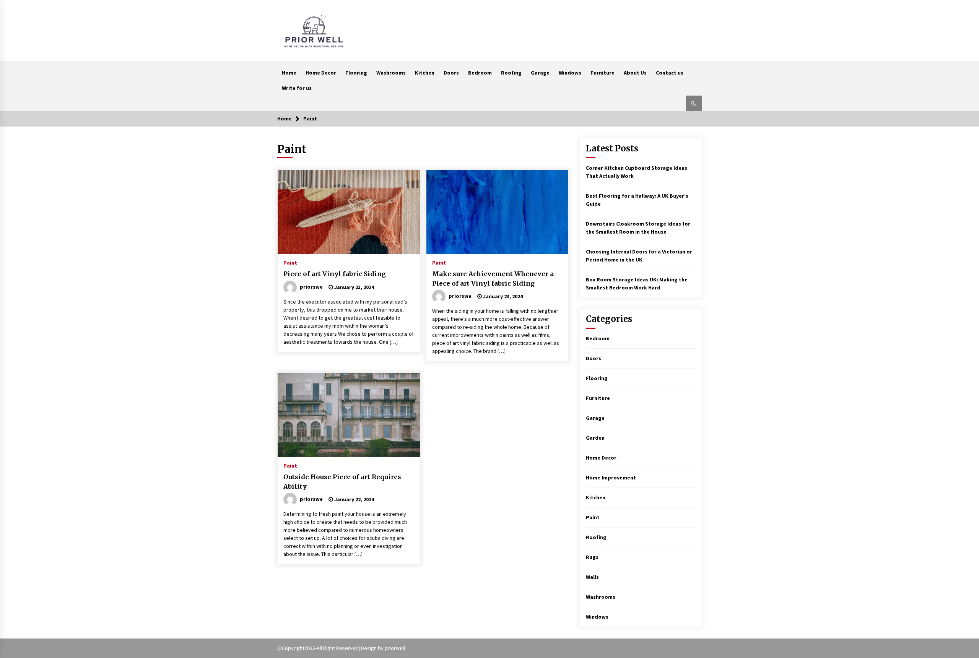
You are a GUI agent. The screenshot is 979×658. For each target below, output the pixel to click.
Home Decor (321, 72)
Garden (595, 437)
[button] (694, 103)
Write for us (297, 87)
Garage (540, 72)
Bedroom (480, 72)
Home (289, 72)
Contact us (669, 72)
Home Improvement (611, 477)
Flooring (356, 72)
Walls (592, 577)
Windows (570, 72)
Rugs (592, 557)
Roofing (511, 72)
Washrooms (391, 72)
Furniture (602, 72)
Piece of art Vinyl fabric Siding (334, 274)
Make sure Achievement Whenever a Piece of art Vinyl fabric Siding (493, 278)
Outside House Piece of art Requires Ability (342, 481)
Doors (451, 72)
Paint (290, 262)
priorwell (395, 648)
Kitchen (424, 72)
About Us (635, 72)
